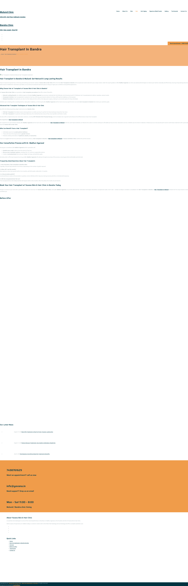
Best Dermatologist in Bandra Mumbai (19, 543)
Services (12, 544)
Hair (137, 11)
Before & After (13, 546)
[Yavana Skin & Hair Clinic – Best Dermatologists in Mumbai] (94, 1)
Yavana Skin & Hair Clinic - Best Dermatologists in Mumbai (23, 583)
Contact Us (184, 11)
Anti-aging (144, 11)
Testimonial (174, 11)
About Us (124, 11)
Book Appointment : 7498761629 (179, 43)
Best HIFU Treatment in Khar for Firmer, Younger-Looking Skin (37, 432)
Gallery (166, 11)
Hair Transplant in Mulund (16, 119)
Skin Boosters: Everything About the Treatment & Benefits (35, 454)
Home (118, 11)
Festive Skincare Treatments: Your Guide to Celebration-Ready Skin (38, 443)
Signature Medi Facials (155, 11)
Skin (131, 11)
